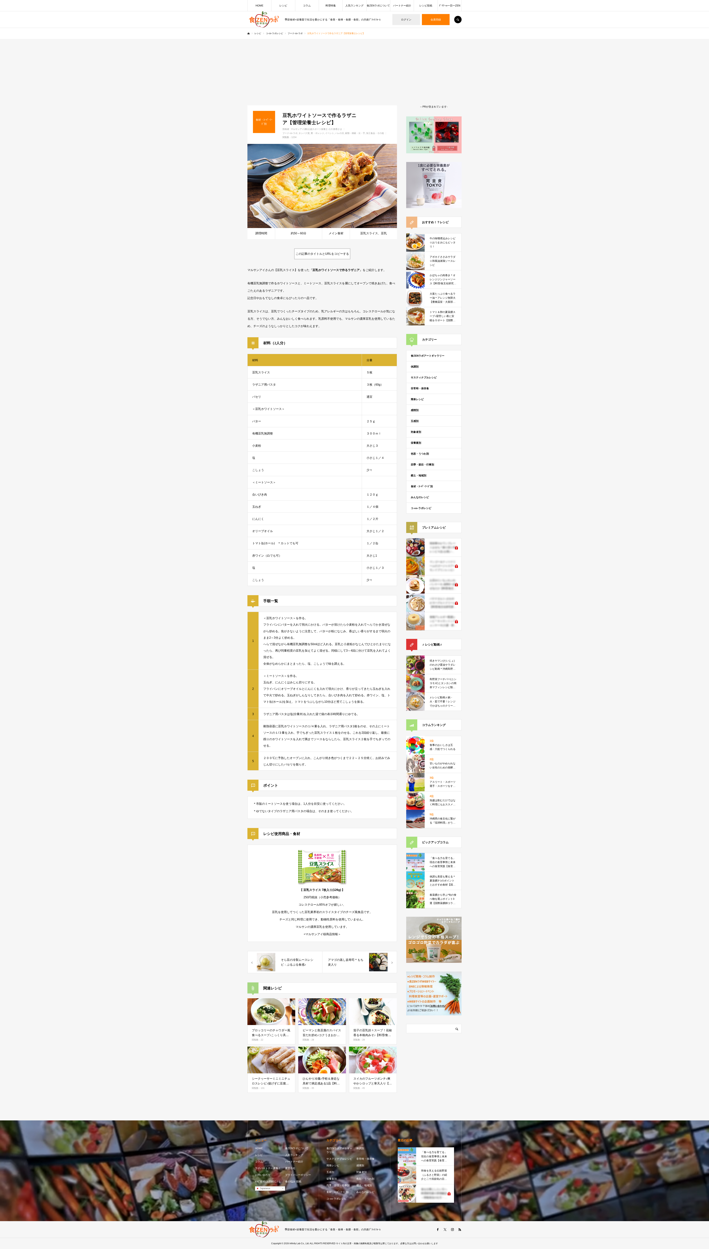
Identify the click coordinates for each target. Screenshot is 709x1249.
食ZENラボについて (378, 5)
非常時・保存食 (420, 388)
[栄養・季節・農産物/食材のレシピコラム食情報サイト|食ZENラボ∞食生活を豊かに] (263, 19)
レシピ (283, 5)
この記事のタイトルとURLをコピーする (322, 253)
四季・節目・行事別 (422, 464)
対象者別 (416, 431)
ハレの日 (339, 133)
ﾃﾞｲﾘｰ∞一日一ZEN (449, 5)
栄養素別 (416, 442)
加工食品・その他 (375, 133)
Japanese (264, 1188)
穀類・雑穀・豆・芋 (355, 133)
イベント (329, 133)
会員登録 (436, 19)
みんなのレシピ (420, 497)
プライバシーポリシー (298, 1174)
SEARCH (458, 19)
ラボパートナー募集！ (268, 1168)
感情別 (415, 410)
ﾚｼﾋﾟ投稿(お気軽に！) (267, 1181)
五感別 (415, 421)
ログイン (406, 19)
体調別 (415, 366)
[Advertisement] (354, 66)
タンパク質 (304, 133)
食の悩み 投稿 (293, 1181)
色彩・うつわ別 (420, 453)
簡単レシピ (417, 399)
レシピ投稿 (425, 5)
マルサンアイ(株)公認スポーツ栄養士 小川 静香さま (316, 129)
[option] (322, 186)
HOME (259, 5)
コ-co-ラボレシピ (421, 508)
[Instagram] (452, 1229)
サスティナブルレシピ (424, 377)
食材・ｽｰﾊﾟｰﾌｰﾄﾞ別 (422, 486)
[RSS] (460, 1229)
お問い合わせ (262, 1174)
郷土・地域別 (418, 475)
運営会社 (290, 1168)
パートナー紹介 (402, 5)
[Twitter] (445, 1229)
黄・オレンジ (317, 133)
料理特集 (331, 5)
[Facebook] (437, 1229)
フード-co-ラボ (289, 133)
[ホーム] (248, 33)
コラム (307, 5)
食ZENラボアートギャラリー (427, 355)
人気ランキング (354, 5)
